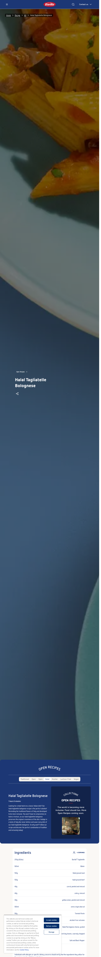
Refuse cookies (51, 926)
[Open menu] (7, 4)
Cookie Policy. (24, 950)
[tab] (24, 779)
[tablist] (49, 779)
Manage (51, 932)
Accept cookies (51, 920)
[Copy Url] (17, 393)
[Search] (73, 4)
